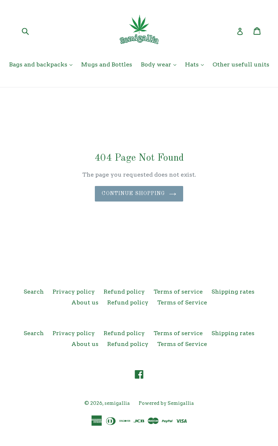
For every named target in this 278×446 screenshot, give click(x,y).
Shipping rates (232, 291)
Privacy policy (73, 291)
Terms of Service (182, 302)
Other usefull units (240, 64)
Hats (192, 64)
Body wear (157, 64)
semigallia (117, 403)
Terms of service (178, 291)
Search (34, 291)
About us (84, 302)
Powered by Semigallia (166, 403)
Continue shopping (133, 193)
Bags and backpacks (39, 64)
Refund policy (124, 291)
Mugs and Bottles (106, 64)
